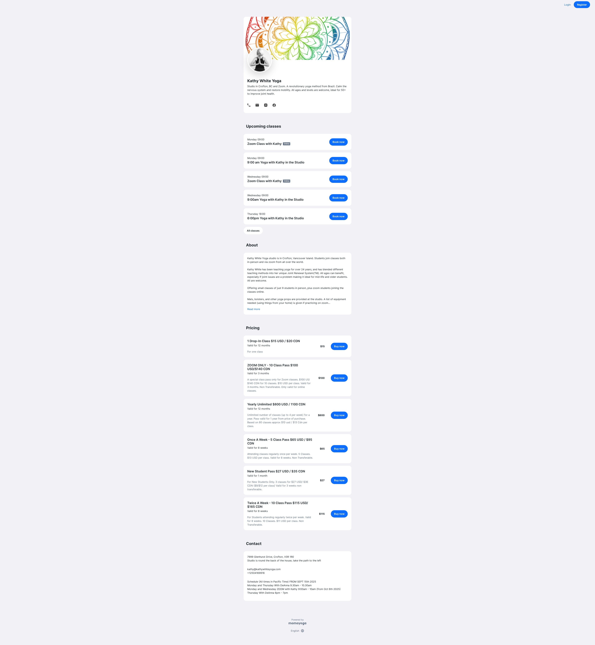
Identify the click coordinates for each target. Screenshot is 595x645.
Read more (253, 309)
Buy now (339, 346)
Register (582, 4)
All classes (253, 230)
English (297, 631)
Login (567, 4)
